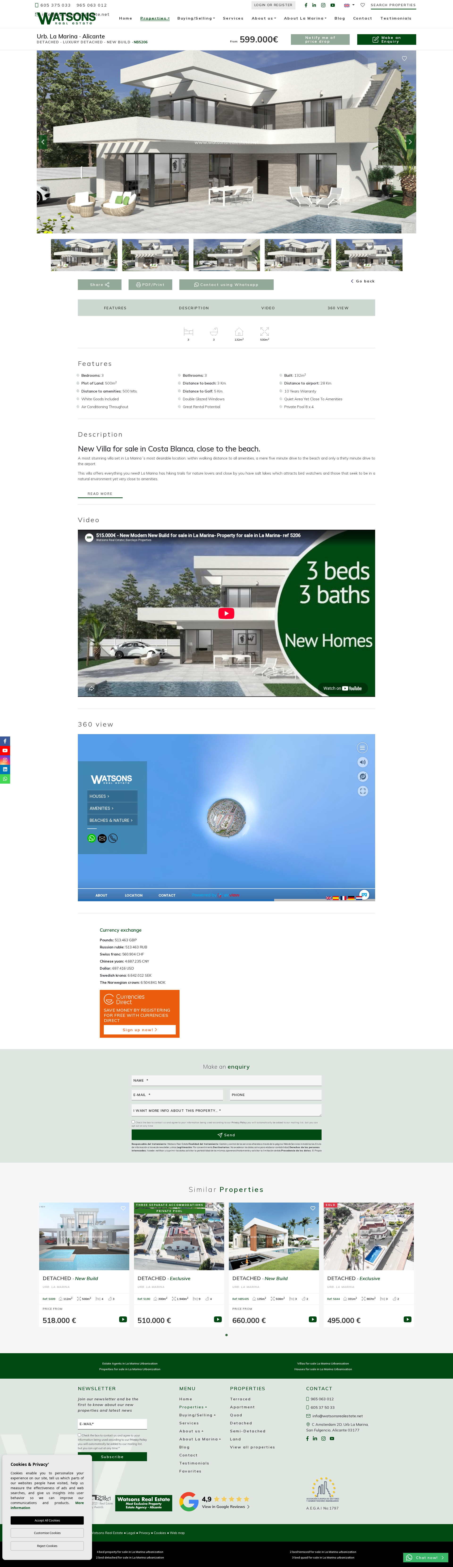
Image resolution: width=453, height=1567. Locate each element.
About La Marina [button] (198, 1439)
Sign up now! (138, 1029)
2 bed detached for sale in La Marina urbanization (130, 1557)
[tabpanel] (84, 1265)
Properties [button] (153, 19)
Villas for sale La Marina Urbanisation (323, 1363)
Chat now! (427, 1557)
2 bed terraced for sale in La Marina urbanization (323, 1552)
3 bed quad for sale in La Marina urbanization (323, 1557)
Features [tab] (115, 308)
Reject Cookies (47, 1546)
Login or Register (273, 5)
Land (235, 1439)
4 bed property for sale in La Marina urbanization (130, 1552)
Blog (184, 1447)
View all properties (252, 1447)
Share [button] (97, 284)
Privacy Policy (239, 1122)
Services (189, 1423)
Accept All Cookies (47, 1520)
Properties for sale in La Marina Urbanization (129, 1369)
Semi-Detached (248, 1431)
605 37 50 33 (322, 1407)
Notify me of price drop (320, 39)
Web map (177, 1533)
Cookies (160, 1533)
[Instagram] (323, 5)
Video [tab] (268, 308)
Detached (241, 1423)
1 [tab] (226, 1335)
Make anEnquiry (391, 39)
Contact (188, 1455)
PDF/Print (153, 284)
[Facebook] (306, 5)
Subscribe (112, 1456)
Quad (236, 1415)
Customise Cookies (47, 1533)
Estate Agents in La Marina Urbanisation (130, 1363)
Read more (100, 494)
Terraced (240, 1399)
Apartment (242, 1407)
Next (410, 141)
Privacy (144, 1533)
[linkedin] (314, 5)
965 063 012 (92, 5)
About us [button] (189, 1431)
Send (228, 1135)
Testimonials (194, 1463)
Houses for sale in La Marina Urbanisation (323, 1369)
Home (185, 1399)
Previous (43, 141)
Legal (131, 1533)
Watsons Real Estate (66, 18)
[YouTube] (333, 5)
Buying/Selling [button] (196, 1415)
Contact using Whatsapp (229, 284)
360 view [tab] (338, 308)
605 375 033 (55, 5)
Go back (365, 281)
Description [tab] (194, 308)
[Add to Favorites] (404, 58)
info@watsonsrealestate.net (75, 14)
